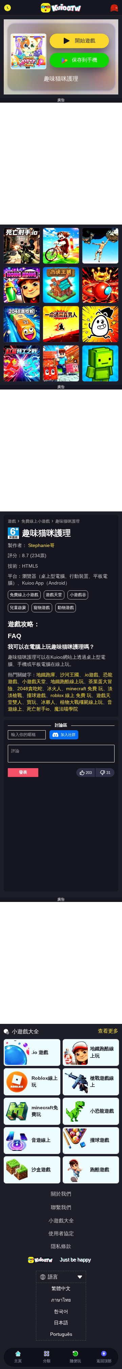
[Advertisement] (61, 164)
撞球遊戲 (36, 695)
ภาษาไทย (61, 1300)
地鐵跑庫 (45, 674)
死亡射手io (38, 709)
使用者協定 (61, 1233)
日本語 (61, 1322)
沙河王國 (69, 674)
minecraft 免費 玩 (84, 688)
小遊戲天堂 (34, 681)
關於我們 (61, 1194)
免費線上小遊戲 (35, 521)
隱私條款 (61, 1246)
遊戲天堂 (54, 594)
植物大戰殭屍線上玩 (81, 702)
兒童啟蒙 (18, 607)
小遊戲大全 (61, 1220)
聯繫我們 (61, 1207)
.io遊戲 (91, 674)
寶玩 (31, 702)
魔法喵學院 (66, 709)
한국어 (61, 1311)
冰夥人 (48, 702)
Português (61, 1334)
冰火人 (54, 688)
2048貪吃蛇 (29, 688)
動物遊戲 (66, 607)
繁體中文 (61, 1288)
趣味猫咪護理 (67, 521)
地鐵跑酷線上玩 (67, 681)
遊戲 (12, 521)
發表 (23, 772)
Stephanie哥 (41, 545)
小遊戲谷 (78, 594)
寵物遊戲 (42, 607)
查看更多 (108, 1031)
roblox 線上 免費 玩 (71, 695)
